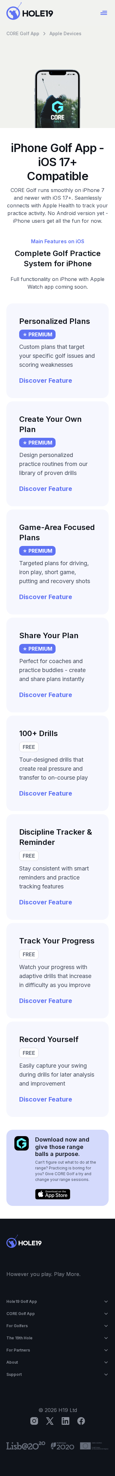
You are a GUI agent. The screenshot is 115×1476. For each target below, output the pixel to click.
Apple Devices (65, 33)
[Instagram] (34, 1421)
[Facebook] (81, 1421)
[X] (50, 1421)
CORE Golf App (22, 33)
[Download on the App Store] (52, 1194)
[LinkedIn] (65, 1421)
